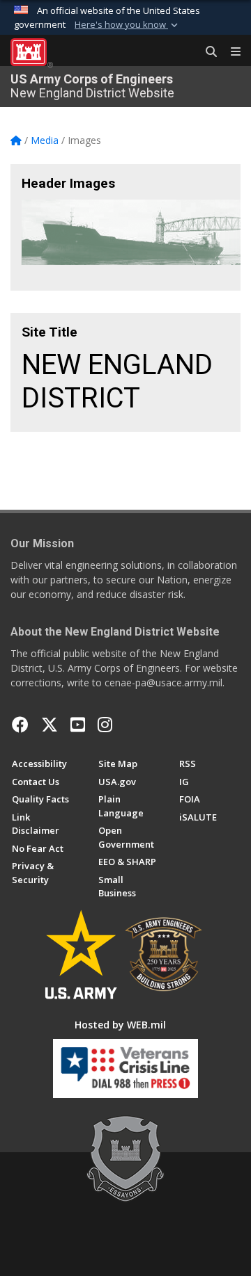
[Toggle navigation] (230, 52)
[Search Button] (206, 52)
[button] (128, 25)
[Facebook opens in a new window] (20, 724)
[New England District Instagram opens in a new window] (105, 724)
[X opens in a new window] (49, 724)
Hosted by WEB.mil (120, 1024)
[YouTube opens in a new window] (77, 724)
